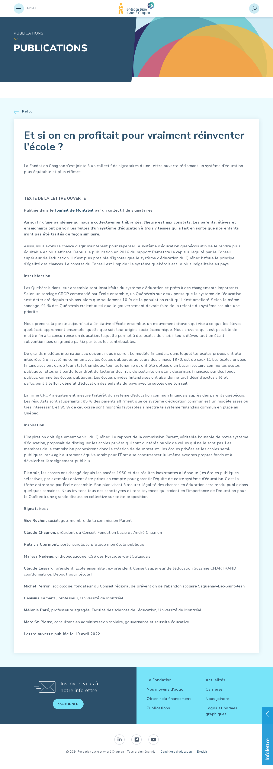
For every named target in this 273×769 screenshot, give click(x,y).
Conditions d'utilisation (176, 752)
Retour (28, 112)
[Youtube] (153, 739)
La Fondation (159, 679)
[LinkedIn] (119, 739)
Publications (158, 708)
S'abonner (68, 704)
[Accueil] (136, 13)
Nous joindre (217, 698)
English (202, 752)
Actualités (215, 679)
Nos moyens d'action (166, 689)
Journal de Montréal (74, 210)
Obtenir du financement (169, 698)
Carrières (214, 689)
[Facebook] (136, 739)
